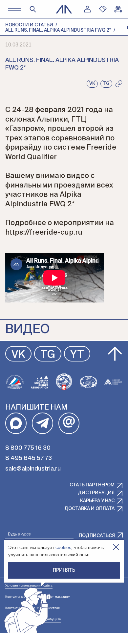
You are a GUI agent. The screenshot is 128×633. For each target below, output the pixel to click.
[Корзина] (118, 9)
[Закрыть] (116, 547)
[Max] (16, 423)
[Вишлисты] (102, 9)
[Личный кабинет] (87, 9)
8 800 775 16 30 (28, 448)
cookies (63, 547)
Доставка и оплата (89, 508)
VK (18, 355)
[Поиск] (33, 9)
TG (47, 355)
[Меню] (14, 9)
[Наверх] (115, 354)
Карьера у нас (97, 501)
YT (77, 355)
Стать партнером (92, 485)
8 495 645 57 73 (28, 458)
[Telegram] (42, 423)
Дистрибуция (96, 493)
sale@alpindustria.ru (33, 469)
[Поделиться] (119, 84)
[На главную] (64, 9)
